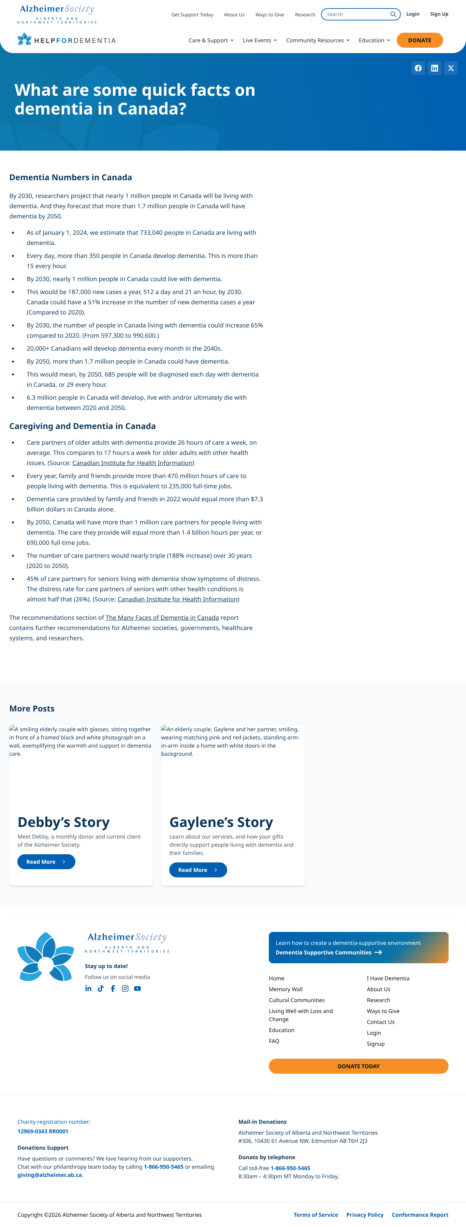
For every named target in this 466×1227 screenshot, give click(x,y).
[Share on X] (451, 68)
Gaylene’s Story (221, 821)
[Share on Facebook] (418, 68)
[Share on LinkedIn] (434, 68)
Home (277, 978)
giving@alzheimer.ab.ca (49, 1175)
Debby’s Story (63, 821)
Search (335, 14)
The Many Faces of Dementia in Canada (162, 618)
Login (413, 14)
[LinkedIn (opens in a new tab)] (88, 988)
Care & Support (208, 40)
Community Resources (315, 40)
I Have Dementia (388, 978)
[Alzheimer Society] (127, 943)
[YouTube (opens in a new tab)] (137, 988)
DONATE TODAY (379, 1068)
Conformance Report (420, 1214)
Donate (425, 42)
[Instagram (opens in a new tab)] (125, 988)
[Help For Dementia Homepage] (45, 956)
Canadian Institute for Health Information (132, 463)
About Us (234, 15)
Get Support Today (192, 15)
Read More (40, 861)
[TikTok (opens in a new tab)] (100, 988)
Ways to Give (270, 15)
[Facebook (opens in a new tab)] (113, 988)
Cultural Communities (297, 1000)
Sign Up (440, 14)
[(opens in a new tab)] (56, 14)
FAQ (274, 1041)
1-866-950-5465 (164, 1166)
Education (371, 40)
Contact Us (380, 1022)
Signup (375, 1043)
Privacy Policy (365, 1214)
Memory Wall (286, 989)
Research (305, 15)
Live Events (257, 40)
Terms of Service (316, 1214)
